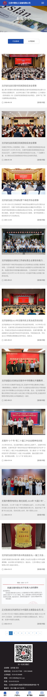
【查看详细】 (41, 102)
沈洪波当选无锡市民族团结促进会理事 (19, 86)
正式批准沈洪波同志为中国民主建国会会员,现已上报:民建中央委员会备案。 (24, 610)
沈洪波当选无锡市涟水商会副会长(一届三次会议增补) (24, 555)
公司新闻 (31, 41)
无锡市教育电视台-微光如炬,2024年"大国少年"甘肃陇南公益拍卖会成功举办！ (24, 501)
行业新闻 (16, 41)
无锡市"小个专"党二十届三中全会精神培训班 (22, 441)
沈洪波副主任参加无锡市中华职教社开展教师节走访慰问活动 (24, 381)
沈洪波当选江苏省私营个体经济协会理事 (20, 200)
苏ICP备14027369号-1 (17, 688)
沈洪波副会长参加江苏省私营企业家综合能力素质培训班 (24, 260)
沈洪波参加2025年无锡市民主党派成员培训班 (22, 320)
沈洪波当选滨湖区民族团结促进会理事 (19, 143)
